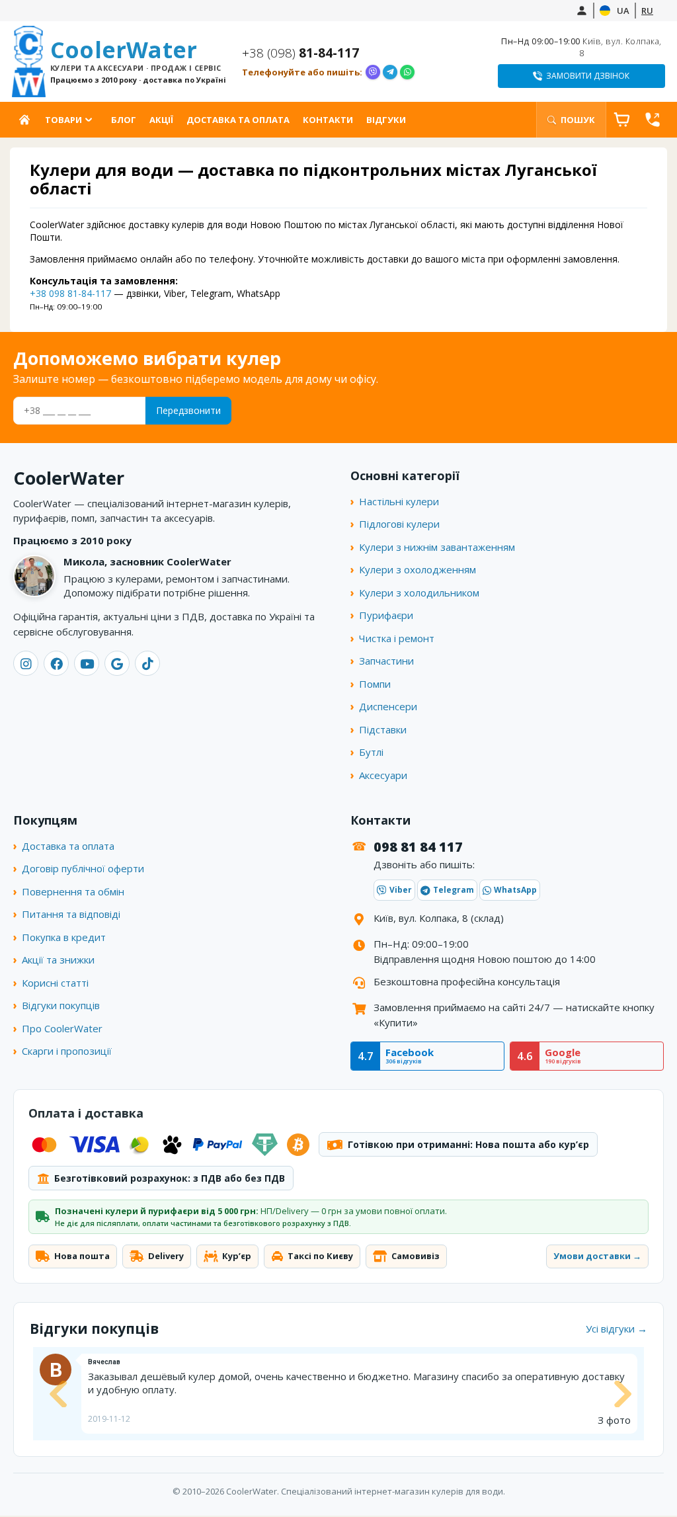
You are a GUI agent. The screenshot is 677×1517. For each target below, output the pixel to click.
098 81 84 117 (418, 847)
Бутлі (371, 751)
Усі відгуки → (616, 1328)
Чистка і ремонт (396, 638)
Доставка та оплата (238, 120)
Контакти (328, 120)
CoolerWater (138, 61)
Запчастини (386, 660)
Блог (123, 120)
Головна (27, 120)
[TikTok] (147, 663)
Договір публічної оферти (83, 868)
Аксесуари (383, 775)
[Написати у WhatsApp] (407, 72)
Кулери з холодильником (419, 592)
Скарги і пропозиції (67, 1050)
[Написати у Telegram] (390, 72)
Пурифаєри (386, 615)
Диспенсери (388, 706)
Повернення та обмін (73, 891)
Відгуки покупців (61, 1005)
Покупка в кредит (64, 937)
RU (647, 11)
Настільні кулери (399, 501)
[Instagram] (25, 663)
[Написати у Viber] (373, 72)
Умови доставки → (597, 1256)
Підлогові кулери (399, 523)
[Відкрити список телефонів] (652, 120)
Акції (161, 120)
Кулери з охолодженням (417, 569)
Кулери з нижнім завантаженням (437, 547)
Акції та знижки (58, 959)
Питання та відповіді (71, 914)
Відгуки (386, 120)
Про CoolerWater (62, 1028)
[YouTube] (86, 663)
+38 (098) (300, 53)
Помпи (375, 683)
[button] (56, 1394)
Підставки (383, 729)
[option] (338, 1393)
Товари (63, 120)
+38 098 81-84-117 (70, 293)
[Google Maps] (117, 663)
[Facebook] (56, 663)
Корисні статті (55, 982)
